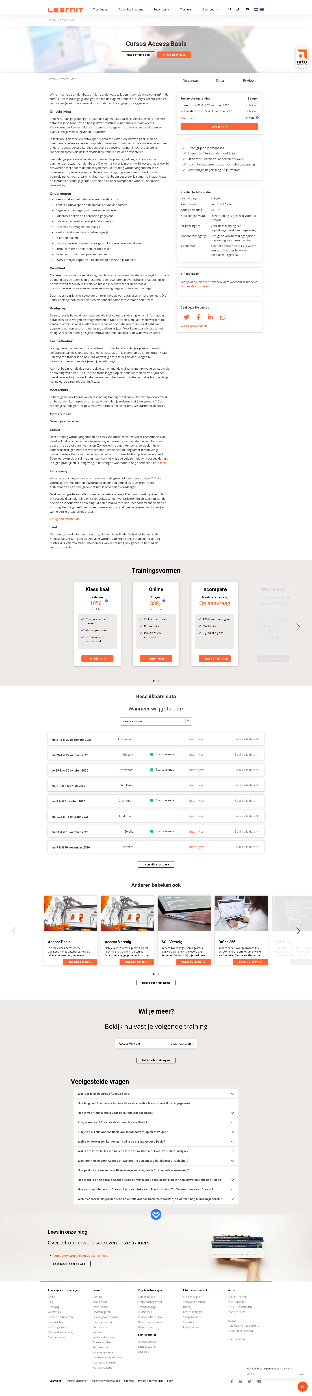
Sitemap (129, 1380)
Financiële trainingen (150, 1317)
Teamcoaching (146, 1307)
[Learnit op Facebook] (232, 1381)
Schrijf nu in (219, 126)
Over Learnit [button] (210, 9)
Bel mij (187, 1307)
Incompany (161, 9)
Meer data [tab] (187, 118)
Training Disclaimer (76, 1380)
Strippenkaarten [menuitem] (147, 1346)
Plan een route (236, 1312)
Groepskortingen (193, 1312)
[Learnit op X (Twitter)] (249, 1381)
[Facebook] (198, 317)
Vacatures (98, 1332)
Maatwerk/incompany (60, 1332)
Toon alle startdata (156, 864)
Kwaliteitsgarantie (103, 1352)
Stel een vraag (191, 1296)
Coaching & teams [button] (131, 9)
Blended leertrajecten (60, 1317)
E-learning (53, 1307)
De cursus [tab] (191, 80)
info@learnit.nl (245, 1330)
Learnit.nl (55, 1380)
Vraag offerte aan (138, 54)
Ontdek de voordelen (195, 286)
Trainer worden (102, 1342)
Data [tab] (220, 80)
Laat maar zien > (182, 1044)
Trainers (186, 9)
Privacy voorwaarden (150, 1380)
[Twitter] (186, 317)
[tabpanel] (156, 480)
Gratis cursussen (57, 1337)
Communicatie (146, 1296)
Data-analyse (145, 1327)
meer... (164, 463)
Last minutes (55, 1322)
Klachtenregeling (102, 1367)
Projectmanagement (150, 1302)
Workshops (54, 1312)
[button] (230, 9)
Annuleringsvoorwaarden (107, 1357)
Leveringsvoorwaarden (106, 1317)
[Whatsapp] (222, 317)
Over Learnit (100, 1302)
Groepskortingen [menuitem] (147, 1341)
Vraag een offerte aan (65, 519)
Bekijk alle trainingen (156, 982)
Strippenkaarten (192, 1317)
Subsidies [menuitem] (143, 1351)
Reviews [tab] (249, 80)
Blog (50, 1302)
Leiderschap (145, 1312)
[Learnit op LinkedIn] (240, 1381)
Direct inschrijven (174, 55)
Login (170, 1380)
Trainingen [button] (100, 9)
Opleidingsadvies (57, 1327)
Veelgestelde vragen (104, 1337)
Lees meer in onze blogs (69, 1264)
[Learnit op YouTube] (259, 1381)
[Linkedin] (210, 317)
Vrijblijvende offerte (194, 1302)
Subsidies (188, 1322)
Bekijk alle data (245, 739)
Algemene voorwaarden (106, 1380)
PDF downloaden (195, 326)
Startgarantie (100, 1347)
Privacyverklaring (102, 1322)
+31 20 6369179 (249, 1325)
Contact (97, 1296)
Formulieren (100, 1327)
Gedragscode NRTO (104, 1362)
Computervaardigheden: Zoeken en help (80, 1256)
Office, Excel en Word (150, 1322)
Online (51, 1296)
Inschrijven (251, 105)
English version (191, 1327)
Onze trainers (101, 1307)
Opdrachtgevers (102, 1312)
